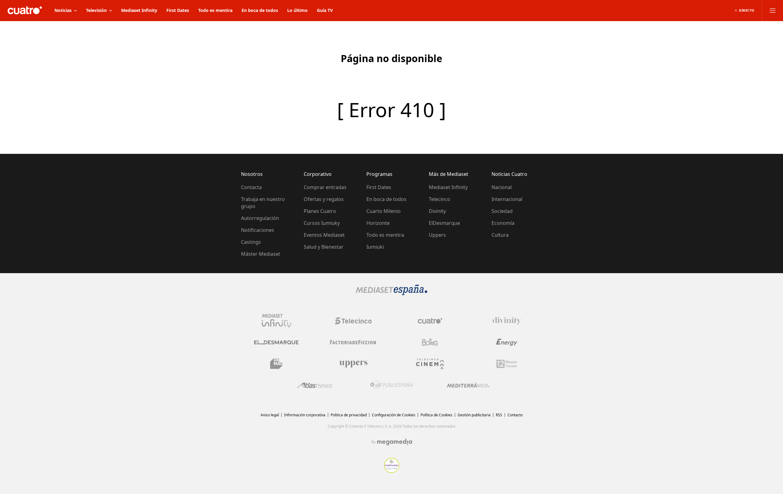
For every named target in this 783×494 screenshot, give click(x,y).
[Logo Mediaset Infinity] (276, 321)
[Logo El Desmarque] (276, 342)
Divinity (437, 211)
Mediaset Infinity (448, 187)
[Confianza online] (391, 471)
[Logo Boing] (430, 342)
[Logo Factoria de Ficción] (353, 342)
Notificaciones (257, 230)
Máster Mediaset (260, 254)
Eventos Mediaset (324, 235)
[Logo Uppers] (353, 363)
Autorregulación (260, 218)
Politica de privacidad (349, 415)
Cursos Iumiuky (322, 223)
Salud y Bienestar (323, 246)
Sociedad (502, 211)
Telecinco (439, 199)
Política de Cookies (436, 415)
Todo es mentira (385, 235)
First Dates (378, 187)
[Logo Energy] (507, 342)
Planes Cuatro (320, 211)
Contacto (515, 415)
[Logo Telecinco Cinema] (430, 364)
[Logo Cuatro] (430, 321)
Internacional (507, 199)
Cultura (500, 235)
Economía (503, 223)
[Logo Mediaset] (391, 293)
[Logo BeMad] (276, 363)
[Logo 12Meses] (506, 364)
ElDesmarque (444, 223)
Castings (251, 242)
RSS (499, 415)
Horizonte (378, 223)
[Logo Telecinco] (353, 321)
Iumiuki (375, 246)
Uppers (437, 235)
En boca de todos (386, 199)
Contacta (251, 187)
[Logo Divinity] (507, 321)
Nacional (502, 187)
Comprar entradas (325, 187)
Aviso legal (270, 415)
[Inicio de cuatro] (24, 10)
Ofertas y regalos (324, 199)
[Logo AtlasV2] (315, 385)
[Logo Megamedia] (394, 442)
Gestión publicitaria (474, 415)
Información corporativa (304, 415)
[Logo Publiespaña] (391, 385)
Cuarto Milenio (383, 211)
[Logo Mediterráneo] (468, 385)
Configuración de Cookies (393, 415)
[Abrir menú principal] (773, 10)
